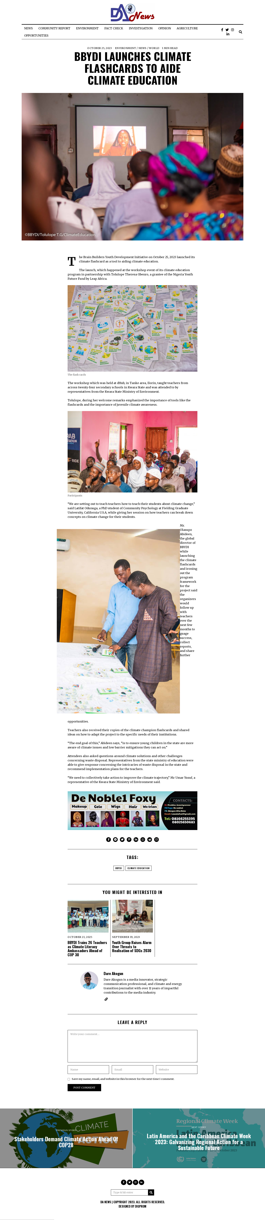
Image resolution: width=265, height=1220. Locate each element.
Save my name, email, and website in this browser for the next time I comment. (123, 1079)
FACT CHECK (113, 28)
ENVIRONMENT (87, 28)
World (154, 48)
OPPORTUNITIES (36, 35)
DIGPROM (140, 1206)
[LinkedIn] (228, 34)
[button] (151, 1192)
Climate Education (138, 868)
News (142, 48)
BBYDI (118, 868)
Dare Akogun (113, 973)
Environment (125, 48)
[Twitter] (227, 30)
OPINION (164, 28)
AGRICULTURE (187, 28)
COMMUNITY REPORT (54, 28)
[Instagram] (232, 30)
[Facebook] (222, 30)
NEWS (28, 28)
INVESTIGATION (141, 28)
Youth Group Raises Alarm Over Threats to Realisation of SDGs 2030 (131, 946)
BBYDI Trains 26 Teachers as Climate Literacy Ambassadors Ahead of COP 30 (87, 949)
